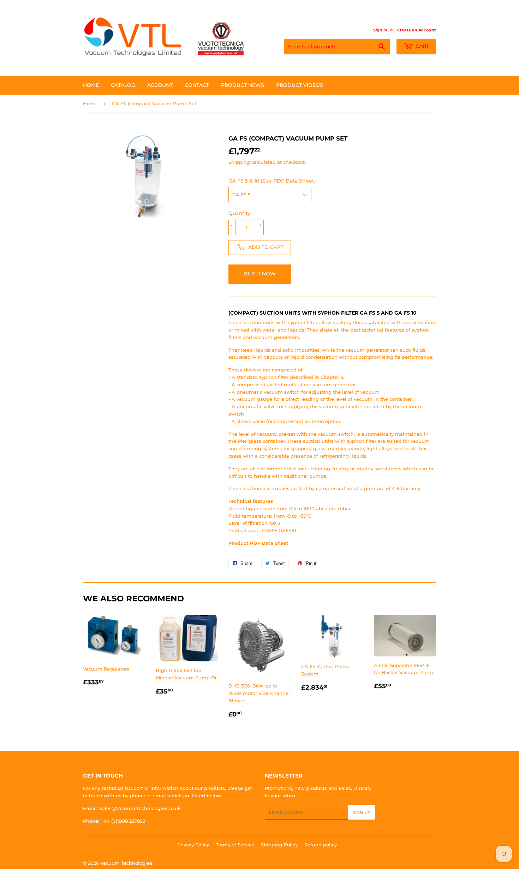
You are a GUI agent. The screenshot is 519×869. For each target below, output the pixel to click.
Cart (421, 46)
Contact (197, 85)
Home (91, 85)
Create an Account (416, 30)
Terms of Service (235, 844)
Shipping (239, 162)
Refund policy (320, 844)
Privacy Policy (193, 844)
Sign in (380, 30)
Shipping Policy (279, 844)
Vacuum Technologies (126, 863)
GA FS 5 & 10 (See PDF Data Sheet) (272, 181)
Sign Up (362, 812)
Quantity (239, 213)
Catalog (123, 85)
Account (160, 85)
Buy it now (260, 273)
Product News (242, 85)
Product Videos (299, 85)
